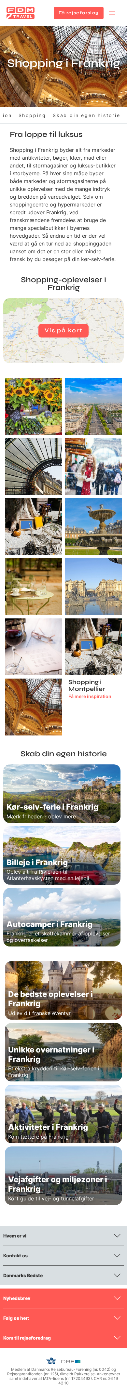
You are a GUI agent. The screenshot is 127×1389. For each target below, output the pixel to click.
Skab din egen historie (86, 115)
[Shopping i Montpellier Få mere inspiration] (93, 646)
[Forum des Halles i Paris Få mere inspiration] (33, 466)
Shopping (32, 115)
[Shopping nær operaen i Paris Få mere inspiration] (33, 707)
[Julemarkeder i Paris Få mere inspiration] (93, 466)
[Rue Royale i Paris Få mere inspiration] (93, 586)
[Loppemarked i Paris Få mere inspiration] (33, 526)
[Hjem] (21, 13)
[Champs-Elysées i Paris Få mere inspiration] (93, 406)
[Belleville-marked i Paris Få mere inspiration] (33, 406)
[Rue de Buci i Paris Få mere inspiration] (33, 586)
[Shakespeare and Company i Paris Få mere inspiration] (33, 646)
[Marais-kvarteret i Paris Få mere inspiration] (93, 526)
